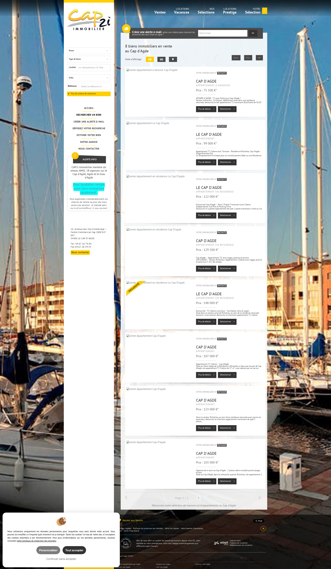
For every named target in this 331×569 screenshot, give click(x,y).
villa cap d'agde (162, 567)
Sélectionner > (227, 109)
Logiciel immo (235, 541)
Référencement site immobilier (241, 545)
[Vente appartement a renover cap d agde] (160, 91)
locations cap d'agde (202, 564)
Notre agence (89, 142)
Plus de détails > (206, 109)
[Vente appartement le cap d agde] (160, 145)
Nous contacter (88, 148)
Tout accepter (74, 550)
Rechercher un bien (88, 115)
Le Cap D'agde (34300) (125, 556)
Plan (120, 531)
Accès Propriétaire (131, 531)
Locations (181, 11)
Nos (206, 11)
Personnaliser (48, 550)
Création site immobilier (239, 543)
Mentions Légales (124, 528)
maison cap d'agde (123, 567)
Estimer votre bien (89, 135)
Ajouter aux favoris (132, 520)
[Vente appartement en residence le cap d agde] (160, 198)
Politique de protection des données (148, 528)
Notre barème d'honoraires (192, 528)
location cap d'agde (163, 564)
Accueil (89, 108)
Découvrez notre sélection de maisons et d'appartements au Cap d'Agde (194, 506)
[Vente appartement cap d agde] (160, 357)
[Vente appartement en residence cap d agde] (160, 251)
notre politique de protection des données (36, 541)
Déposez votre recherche (89, 128)
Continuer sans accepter (61, 559)
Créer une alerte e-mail (89, 121)
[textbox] (94, 67)
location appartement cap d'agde (128, 564)
